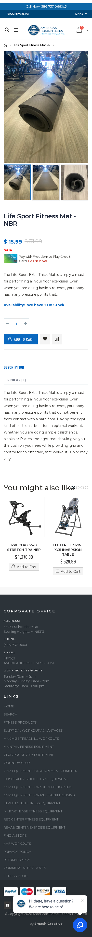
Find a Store (15, 835)
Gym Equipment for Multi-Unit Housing (39, 795)
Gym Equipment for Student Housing (38, 787)
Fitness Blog (15, 876)
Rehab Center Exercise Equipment (34, 827)
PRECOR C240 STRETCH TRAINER (24, 547)
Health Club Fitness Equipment (32, 803)
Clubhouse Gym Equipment (29, 755)
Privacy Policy (17, 852)
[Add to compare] (57, 339)
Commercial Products (25, 868)
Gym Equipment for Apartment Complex (40, 771)
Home (5, 45)
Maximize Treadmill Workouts (31, 738)
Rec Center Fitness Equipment (31, 819)
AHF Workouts (17, 843)
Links (79, 13)
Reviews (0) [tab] (16, 379)
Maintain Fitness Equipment (29, 747)
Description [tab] (14, 367)
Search (10, 714)
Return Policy (17, 860)
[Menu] (16, 30)
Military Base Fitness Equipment (33, 811)
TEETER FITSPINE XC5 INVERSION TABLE (68, 550)
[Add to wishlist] (45, 339)
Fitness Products (20, 722)
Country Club (17, 763)
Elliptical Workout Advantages (33, 730)
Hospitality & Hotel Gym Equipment (36, 779)
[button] (73, 488)
